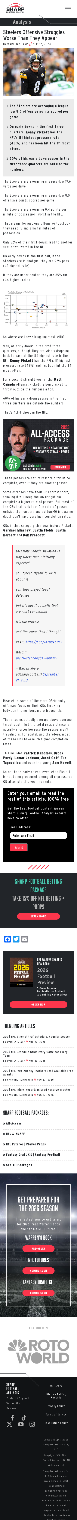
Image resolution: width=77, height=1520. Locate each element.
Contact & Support (17, 1398)
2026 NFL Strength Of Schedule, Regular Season (37, 1036)
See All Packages (19, 1165)
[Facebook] (12, 1418)
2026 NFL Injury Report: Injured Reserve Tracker (36, 1089)
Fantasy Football (47, 1154)
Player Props (36, 1144)
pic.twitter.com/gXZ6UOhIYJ (36, 658)
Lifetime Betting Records (56, 1396)
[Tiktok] (24, 1418)
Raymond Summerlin (20, 1079)
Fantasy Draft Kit (19, 1154)
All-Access (14, 1123)
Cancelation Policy (56, 1423)
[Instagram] (32, 1424)
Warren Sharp (17, 44)
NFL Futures (15, 1144)
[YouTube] (21, 1424)
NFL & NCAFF (15, 1133)
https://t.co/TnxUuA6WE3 (43, 642)
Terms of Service (56, 1414)
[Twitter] (9, 1424)
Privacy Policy (56, 1406)
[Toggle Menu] (70, 9)
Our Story (56, 1385)
